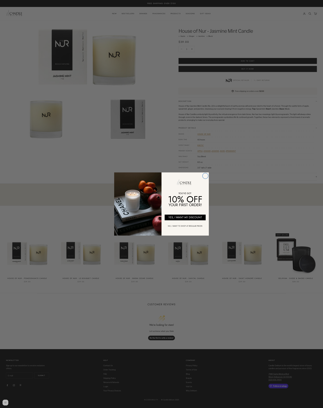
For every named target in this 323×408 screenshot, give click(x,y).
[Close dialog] (205, 176)
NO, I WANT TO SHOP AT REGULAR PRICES (185, 226)
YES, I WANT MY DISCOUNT (185, 217)
